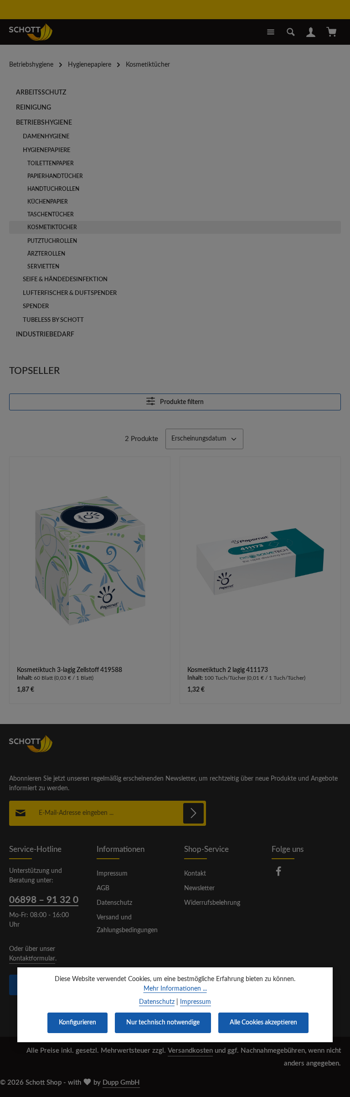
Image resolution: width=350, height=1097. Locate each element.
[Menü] (271, 32)
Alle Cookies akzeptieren (263, 1022)
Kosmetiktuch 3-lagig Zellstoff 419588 (69, 670)
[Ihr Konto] (311, 32)
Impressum (112, 874)
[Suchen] (291, 32)
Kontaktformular (32, 958)
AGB (103, 888)
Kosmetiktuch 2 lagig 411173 (227, 670)
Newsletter (199, 888)
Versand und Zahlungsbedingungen (127, 924)
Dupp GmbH (121, 1082)
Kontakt (195, 874)
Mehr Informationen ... (175, 989)
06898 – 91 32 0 (43, 900)
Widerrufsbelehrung (212, 903)
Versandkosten (190, 1050)
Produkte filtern (181, 402)
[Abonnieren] (193, 813)
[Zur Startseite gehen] (30, 32)
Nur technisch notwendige (163, 1022)
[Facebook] (278, 874)
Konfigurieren (77, 1022)
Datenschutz (114, 903)
